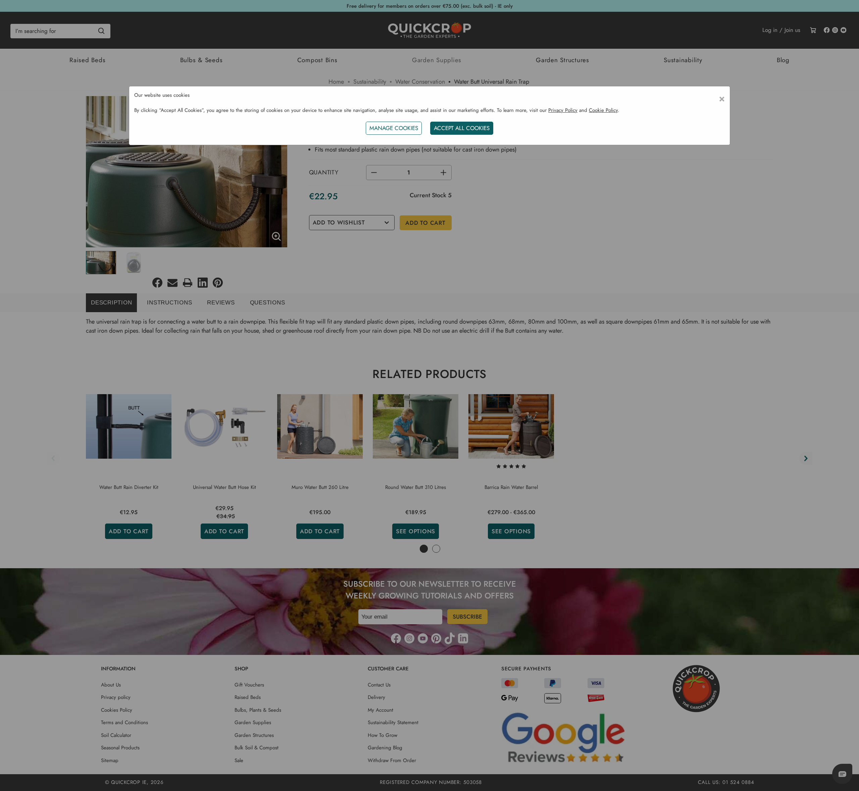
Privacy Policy (562, 110)
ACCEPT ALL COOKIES (462, 128)
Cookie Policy (603, 110)
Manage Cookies (393, 128)
